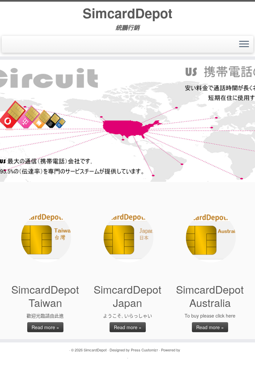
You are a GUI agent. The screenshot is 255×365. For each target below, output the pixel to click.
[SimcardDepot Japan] (128, 238)
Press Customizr (144, 349)
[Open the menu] (244, 44)
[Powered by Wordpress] (183, 349)
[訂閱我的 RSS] (12, 44)
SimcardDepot (127, 13)
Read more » (45, 327)
